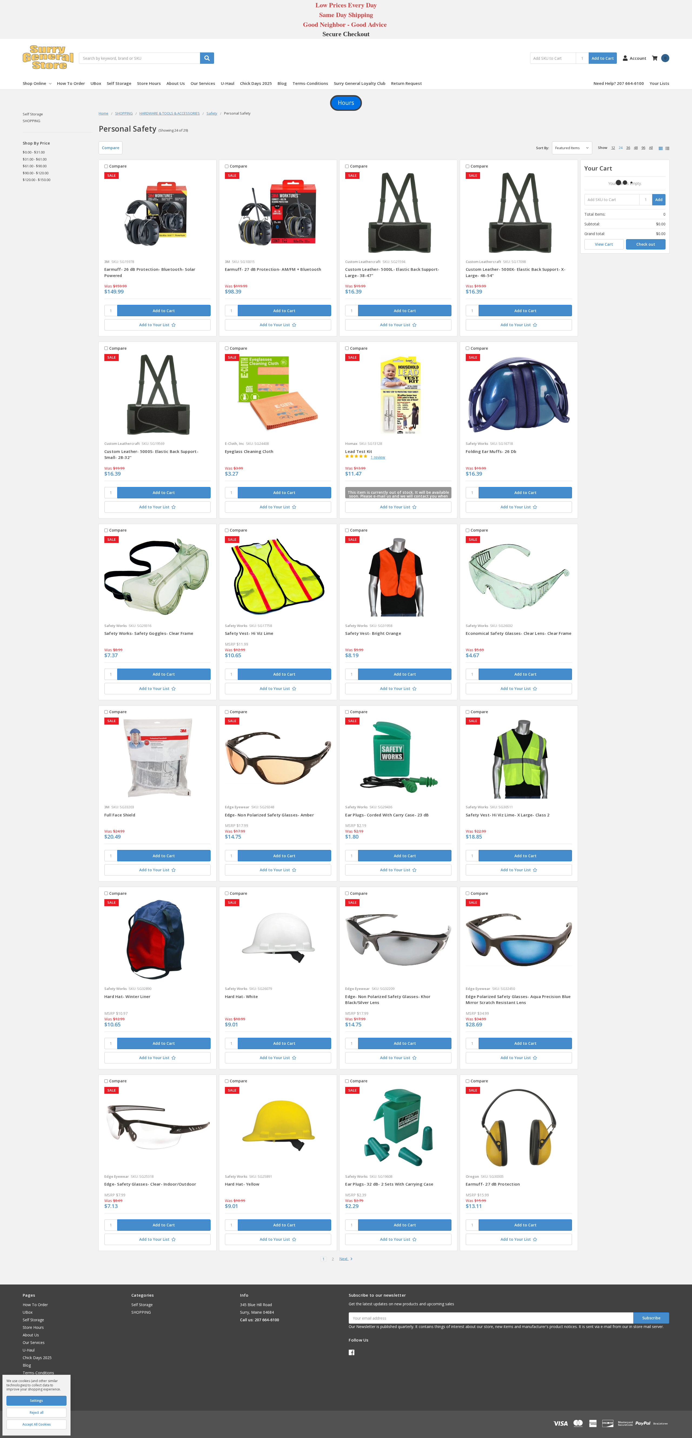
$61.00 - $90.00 (34, 166)
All (651, 147)
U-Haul (227, 83)
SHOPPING (31, 120)
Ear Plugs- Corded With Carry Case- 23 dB (387, 815)
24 (621, 147)
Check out (645, 244)
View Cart (604, 244)
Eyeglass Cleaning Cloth (249, 451)
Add (659, 199)
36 (628, 147)
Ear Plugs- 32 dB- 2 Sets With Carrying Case (389, 1184)
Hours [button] (346, 102)
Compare (110, 147)
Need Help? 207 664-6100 (619, 83)
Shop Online (34, 83)
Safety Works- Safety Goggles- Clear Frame (148, 633)
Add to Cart (603, 58)
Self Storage (119, 83)
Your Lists (659, 83)
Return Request (406, 83)
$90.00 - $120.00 (35, 173)
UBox (96, 83)
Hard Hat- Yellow (242, 1184)
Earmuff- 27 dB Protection (493, 1184)
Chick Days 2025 (256, 83)
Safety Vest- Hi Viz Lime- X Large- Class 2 (508, 815)
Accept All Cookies (36, 1424)
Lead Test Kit (358, 451)
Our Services (203, 83)
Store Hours (149, 83)
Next (344, 1259)
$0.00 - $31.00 (34, 152)
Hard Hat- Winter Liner (127, 996)
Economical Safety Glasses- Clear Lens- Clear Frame (519, 633)
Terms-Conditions (310, 83)
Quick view (157, 214)
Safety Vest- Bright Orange (373, 633)
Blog (282, 83)
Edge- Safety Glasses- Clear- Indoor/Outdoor (150, 1184)
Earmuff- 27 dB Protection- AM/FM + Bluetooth (273, 269)
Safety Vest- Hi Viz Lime (249, 633)
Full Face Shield (119, 815)
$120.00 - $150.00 (36, 179)
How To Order (71, 83)
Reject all (37, 1412)
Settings (36, 1400)
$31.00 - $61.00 (34, 159)
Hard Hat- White (241, 996)
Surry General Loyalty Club (359, 83)
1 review (378, 457)
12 (613, 147)
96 (643, 147)
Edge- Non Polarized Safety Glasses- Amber (269, 815)
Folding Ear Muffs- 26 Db (491, 451)
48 (636, 147)
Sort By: (542, 147)
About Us (176, 83)
